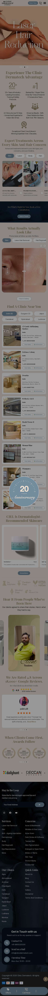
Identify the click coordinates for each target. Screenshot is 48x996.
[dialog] (24, 498)
